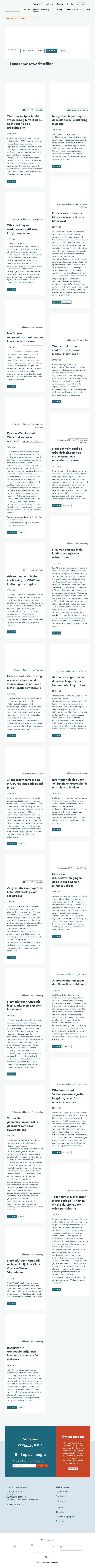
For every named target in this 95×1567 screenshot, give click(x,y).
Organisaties (62, 1491)
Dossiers (31, 51)
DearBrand (55, 1562)
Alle (23, 51)
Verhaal (63, 51)
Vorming (59, 9)
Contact (60, 4)
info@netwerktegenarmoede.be (24, 1499)
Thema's (35, 9)
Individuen (61, 1501)
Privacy (47, 1557)
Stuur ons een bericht (15, 1504)
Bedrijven (60, 1496)
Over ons (60, 1521)
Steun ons (81, 4)
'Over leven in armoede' (74, 9)
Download (21, 532)
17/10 (87, 9)
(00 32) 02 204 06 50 (17, 1497)
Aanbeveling (51, 51)
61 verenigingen (47, 9)
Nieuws (27, 9)
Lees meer (11, 181)
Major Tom (45, 1562)
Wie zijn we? (37, 4)
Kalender (49, 4)
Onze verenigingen (65, 1516)
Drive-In (70, 4)
